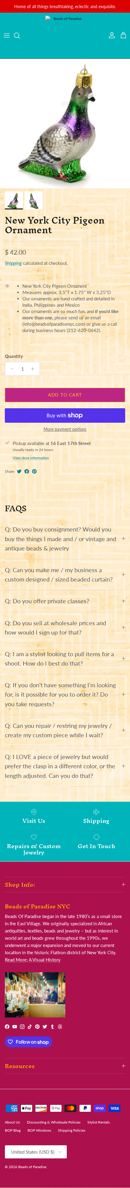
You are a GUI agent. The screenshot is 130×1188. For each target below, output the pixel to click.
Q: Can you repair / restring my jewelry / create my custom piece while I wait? (58, 730)
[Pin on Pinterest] (34, 471)
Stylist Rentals (98, 1122)
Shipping (13, 263)
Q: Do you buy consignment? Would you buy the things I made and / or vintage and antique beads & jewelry (60, 538)
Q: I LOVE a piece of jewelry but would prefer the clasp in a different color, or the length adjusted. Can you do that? (60, 766)
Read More (16, 959)
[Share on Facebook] (26, 471)
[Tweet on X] (19, 471)
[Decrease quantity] (10, 368)
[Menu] (6, 35)
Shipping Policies (71, 1130)
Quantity (14, 356)
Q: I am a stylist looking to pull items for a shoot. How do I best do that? (59, 658)
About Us (12, 1122)
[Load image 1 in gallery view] (65, 123)
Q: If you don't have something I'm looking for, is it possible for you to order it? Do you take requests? (60, 694)
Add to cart (65, 394)
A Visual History (44, 959)
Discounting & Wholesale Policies (53, 1122)
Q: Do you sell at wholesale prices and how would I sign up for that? (55, 627)
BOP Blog (13, 1130)
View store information (31, 458)
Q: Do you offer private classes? (47, 600)
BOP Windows (39, 1130)
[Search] (20, 35)
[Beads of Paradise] (65, 35)
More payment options (65, 429)
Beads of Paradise (32, 1166)
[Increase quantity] (34, 368)
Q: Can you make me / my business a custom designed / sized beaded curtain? (59, 574)
